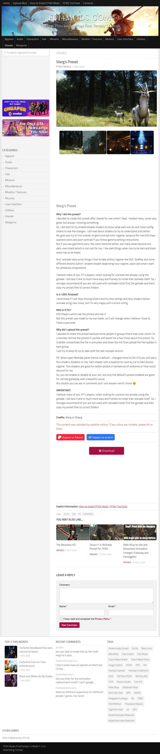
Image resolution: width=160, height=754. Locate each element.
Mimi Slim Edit (115, 692)
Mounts (109, 39)
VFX (135, 709)
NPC (128, 692)
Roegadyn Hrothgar (118, 698)
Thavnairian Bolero (134, 704)
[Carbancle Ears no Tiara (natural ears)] (11, 666)
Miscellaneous (70, 39)
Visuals (9, 45)
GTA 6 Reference (11, 737)
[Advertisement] (106, 180)
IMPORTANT (88, 514)
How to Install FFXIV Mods (45, 3)
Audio (20, 39)
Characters (32, 39)
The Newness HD (66, 544)
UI (128, 709)
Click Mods (142, 654)
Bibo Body (113, 654)
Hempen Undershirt (138, 670)
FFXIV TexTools (71, 3)
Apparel (9, 39)
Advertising (8, 750)
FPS (138, 665)
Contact (19, 750)
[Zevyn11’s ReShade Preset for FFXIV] (106, 532)
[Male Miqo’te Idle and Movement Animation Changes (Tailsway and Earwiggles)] (140, 532)
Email (112, 606)
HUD (111, 676)
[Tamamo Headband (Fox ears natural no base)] (11, 652)
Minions (54, 39)
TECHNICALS (115, 704)
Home (6, 3)
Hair (44, 39)
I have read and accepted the (87, 618)
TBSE (140, 698)
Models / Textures (91, 39)
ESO (73, 514)
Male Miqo (114, 687)
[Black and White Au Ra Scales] (11, 680)
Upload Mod (20, 3)
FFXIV (129, 665)
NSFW (137, 692)
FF (79, 514)
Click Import (128, 654)
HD (145, 665)
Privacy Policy (102, 618)
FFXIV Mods (9, 746)
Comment (64, 584)
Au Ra (135, 648)
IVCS (111, 681)
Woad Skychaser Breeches (121, 715)
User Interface (125, 39)
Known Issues (123, 681)
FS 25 (26, 737)
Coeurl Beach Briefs (118, 659)
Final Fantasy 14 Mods (27, 746)
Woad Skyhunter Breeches (121, 720)
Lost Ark (138, 681)
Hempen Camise (117, 670)
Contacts (88, 3)
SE (132, 698)
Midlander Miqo (130, 687)
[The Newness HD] (73, 532)
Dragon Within (115, 665)
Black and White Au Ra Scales (35, 676)
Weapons (21, 45)
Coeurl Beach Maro (140, 659)
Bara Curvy (147, 648)
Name (63, 606)
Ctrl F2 (66, 514)
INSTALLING (141, 676)
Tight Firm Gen (116, 709)
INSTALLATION (124, 676)
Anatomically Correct (118, 648)
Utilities (141, 39)
